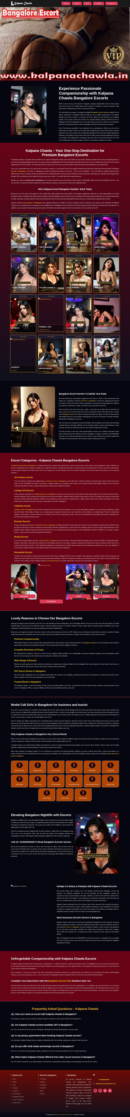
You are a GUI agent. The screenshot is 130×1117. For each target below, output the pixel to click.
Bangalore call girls (90, 642)
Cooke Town (65, 798)
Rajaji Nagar (110, 784)
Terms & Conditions (18, 1099)
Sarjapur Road (38, 770)
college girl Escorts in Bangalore (45, 494)
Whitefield (92, 770)
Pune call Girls (17, 1093)
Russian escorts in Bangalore (45, 525)
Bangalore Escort (68, 414)
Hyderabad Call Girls (18, 1096)
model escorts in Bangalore (48, 540)
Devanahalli (74, 770)
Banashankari (55, 770)
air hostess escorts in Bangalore (55, 481)
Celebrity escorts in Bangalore (24, 509)
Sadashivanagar (74, 784)
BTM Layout (83, 798)
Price (87, 3)
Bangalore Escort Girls (59, 981)
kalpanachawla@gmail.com (106, 1083)
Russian (42, 1093)
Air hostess (43, 1079)
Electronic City (19, 770)
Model (42, 1091)
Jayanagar (110, 770)
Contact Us (111, 3)
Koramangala (56, 784)
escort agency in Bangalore (32, 203)
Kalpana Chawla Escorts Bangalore (24, 465)
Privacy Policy (17, 1102)
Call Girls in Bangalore (88, 401)
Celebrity (42, 1082)
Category (98, 3)
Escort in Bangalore (73, 927)
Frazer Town (47, 798)
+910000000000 (104, 1079)
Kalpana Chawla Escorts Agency (64, 1114)
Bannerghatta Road (92, 784)
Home (66, 3)
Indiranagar (19, 784)
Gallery (76, 3)
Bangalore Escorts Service (100, 112)
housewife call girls (53, 560)
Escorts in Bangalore (18, 171)
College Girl (43, 1085)
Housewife (43, 1088)
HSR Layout (38, 784)
